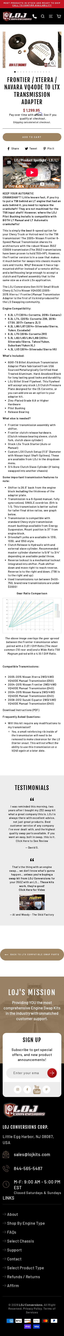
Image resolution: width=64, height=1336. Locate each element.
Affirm (13, 1285)
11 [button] (44, 72)
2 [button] (18, 72)
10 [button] (41, 72)
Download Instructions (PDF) (21, 710)
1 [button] (15, 72)
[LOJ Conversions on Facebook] (27, 1089)
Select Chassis (20, 1241)
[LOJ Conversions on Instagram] (18, 1089)
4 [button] (24, 72)
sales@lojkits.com (32, 1154)
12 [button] (47, 72)
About (12, 1214)
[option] (32, 4)
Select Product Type (25, 1267)
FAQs (11, 1232)
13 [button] (49, 72)
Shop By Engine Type (26, 1223)
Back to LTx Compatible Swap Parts (34, 954)
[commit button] (52, 1073)
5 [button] (27, 72)
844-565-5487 (28, 1168)
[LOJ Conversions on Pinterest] (46, 1089)
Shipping (18, 122)
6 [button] (30, 72)
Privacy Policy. (33, 1308)
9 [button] (38, 72)
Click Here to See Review (32, 840)
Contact (14, 1258)
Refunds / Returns (23, 1276)
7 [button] (32, 72)
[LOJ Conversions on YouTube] (37, 1089)
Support (14, 1250)
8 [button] (35, 72)
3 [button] (21, 72)
